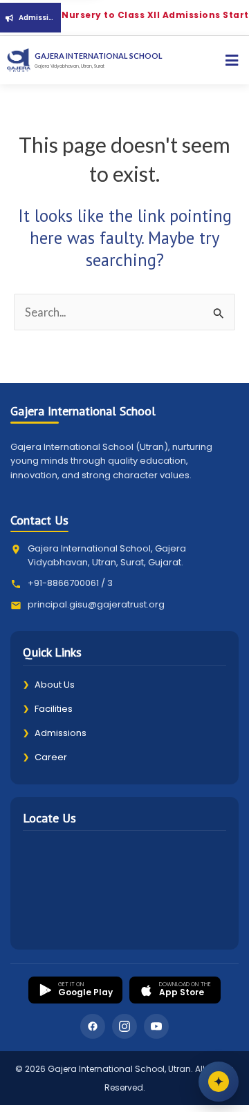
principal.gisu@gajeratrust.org (96, 604)
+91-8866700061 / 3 (70, 583)
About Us (49, 684)
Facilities (48, 708)
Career (45, 757)
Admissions (54, 732)
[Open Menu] (231, 60)
